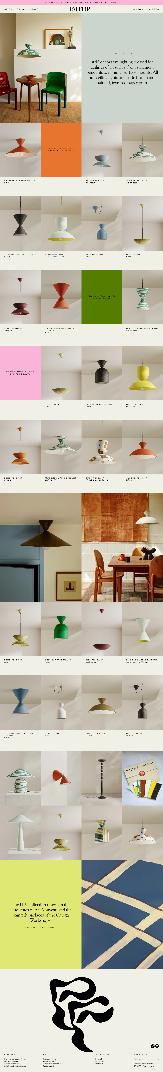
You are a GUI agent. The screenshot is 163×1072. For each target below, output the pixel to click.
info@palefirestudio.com (15, 1066)
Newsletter (141, 1054)
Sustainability (49, 1066)
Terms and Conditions (139, 1066)
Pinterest (99, 1064)
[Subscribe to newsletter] (158, 1059)
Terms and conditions (53, 1064)
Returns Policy (49, 1059)
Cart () (154, 9)
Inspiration (102, 1054)
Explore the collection (40, 928)
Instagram (99, 1061)
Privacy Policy (49, 1061)
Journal (98, 1059)
